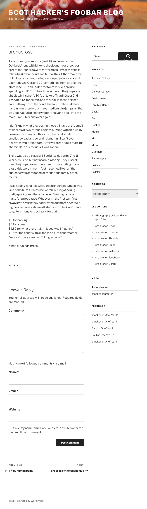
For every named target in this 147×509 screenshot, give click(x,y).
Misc (17, 265)
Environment (99, 98)
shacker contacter (102, 293)
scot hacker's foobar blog (66, 12)
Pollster (96, 171)
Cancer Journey (101, 91)
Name (14, 372)
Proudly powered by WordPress (26, 500)
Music (95, 144)
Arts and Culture (101, 78)
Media (95, 131)
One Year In (111, 314)
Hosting (96, 124)
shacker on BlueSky (106, 232)
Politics (96, 165)
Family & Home (100, 104)
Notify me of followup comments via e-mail (37, 363)
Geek (95, 111)
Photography (99, 158)
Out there (97, 151)
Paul (94, 334)
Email (13, 391)
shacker (40, 46)
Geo (94, 118)
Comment (17, 310)
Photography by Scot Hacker (111, 215)
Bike (94, 84)
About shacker (100, 287)
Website (14, 409)
